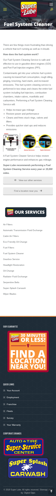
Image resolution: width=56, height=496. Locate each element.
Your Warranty (14, 425)
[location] (28, 351)
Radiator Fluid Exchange (15, 276)
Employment (13, 397)
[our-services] (25, 212)
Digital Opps (29, 493)
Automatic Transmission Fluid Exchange (22, 230)
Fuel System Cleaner (13, 253)
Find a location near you (26, 191)
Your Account (13, 390)
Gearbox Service (11, 259)
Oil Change (8, 270)
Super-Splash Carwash (14, 288)
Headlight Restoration (13, 265)
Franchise (11, 404)
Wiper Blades (9, 294)
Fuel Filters (8, 247)
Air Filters (7, 224)
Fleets (10, 411)
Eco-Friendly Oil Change (15, 242)
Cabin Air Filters (11, 236)
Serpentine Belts (11, 282)
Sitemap (43, 489)
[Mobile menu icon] (51, 4)
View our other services (30, 180)
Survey (10, 418)
